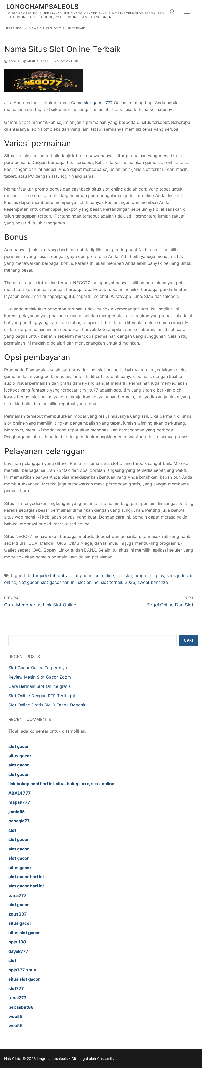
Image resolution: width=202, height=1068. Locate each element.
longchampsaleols (42, 6)
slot (12, 830)
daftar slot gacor (74, 575)
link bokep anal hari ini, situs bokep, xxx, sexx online (61, 783)
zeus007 (17, 914)
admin (13, 61)
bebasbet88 (21, 1007)
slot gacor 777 (98, 102)
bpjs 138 (17, 941)
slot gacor (28, 582)
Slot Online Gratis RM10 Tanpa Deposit (46, 704)
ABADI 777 (19, 793)
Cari (188, 640)
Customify (105, 1058)
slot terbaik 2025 (118, 582)
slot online (88, 582)
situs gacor (19, 755)
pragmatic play (149, 575)
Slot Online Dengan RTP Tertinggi (41, 695)
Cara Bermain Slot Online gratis (39, 686)
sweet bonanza (153, 582)
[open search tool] (172, 11)
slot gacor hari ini (58, 582)
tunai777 (17, 895)
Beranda (14, 28)
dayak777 (18, 951)
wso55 (15, 1016)
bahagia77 (19, 820)
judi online (104, 575)
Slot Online (67, 61)
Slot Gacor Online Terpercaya (37, 667)
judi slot (124, 575)
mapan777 (19, 802)
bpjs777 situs (22, 969)
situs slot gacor (24, 932)
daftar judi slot (40, 575)
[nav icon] (187, 11)
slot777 (16, 988)
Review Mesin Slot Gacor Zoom (39, 677)
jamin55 (16, 811)
